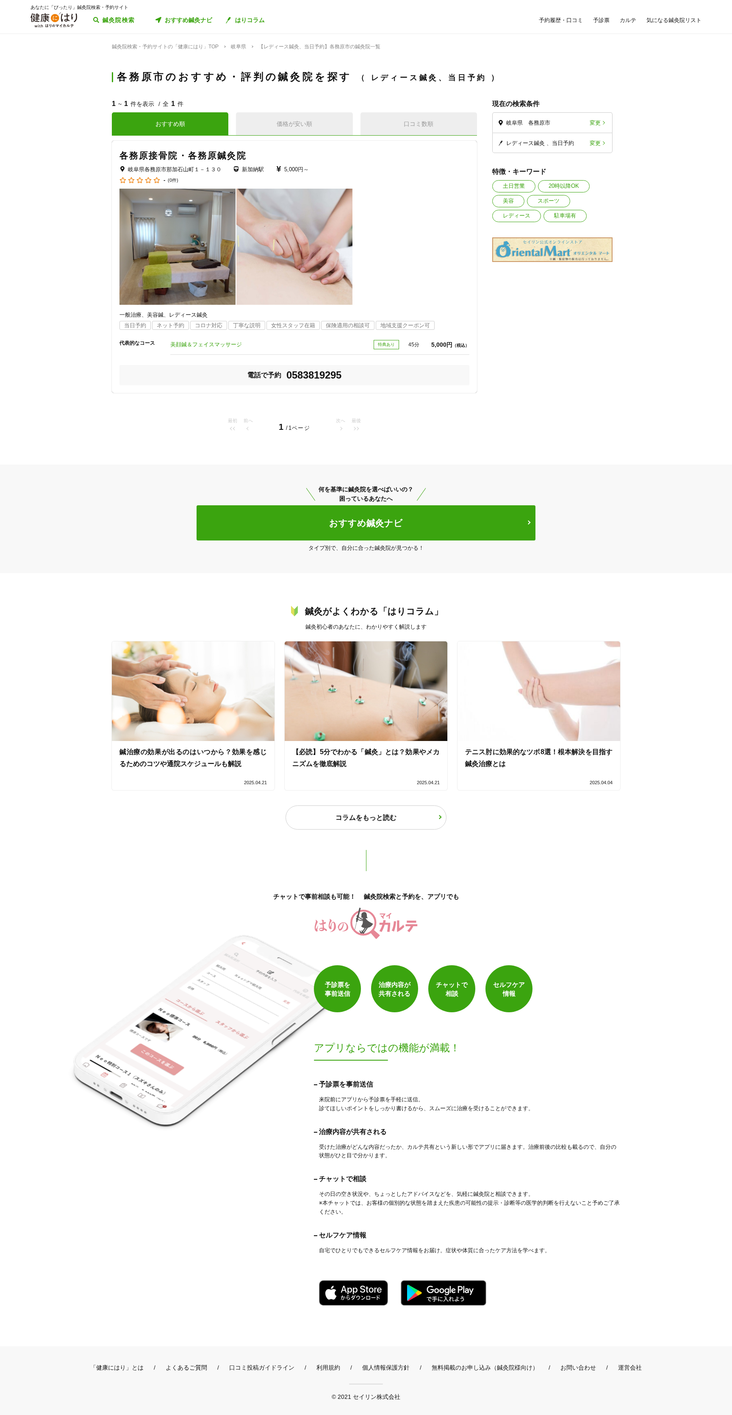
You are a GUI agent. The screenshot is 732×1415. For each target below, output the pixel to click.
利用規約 (328, 1367)
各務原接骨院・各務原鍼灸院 (183, 155)
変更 (595, 122)
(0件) (173, 180)
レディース (516, 215)
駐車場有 (565, 215)
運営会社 (630, 1367)
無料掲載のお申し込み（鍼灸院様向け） (485, 1367)
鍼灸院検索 (119, 20)
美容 (508, 201)
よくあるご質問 (186, 1367)
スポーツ (549, 201)
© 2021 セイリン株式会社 (366, 1396)
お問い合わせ (578, 1367)
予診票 (601, 20)
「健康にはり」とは (117, 1367)
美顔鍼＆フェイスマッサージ (206, 344)
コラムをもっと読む (366, 817)
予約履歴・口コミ (561, 20)
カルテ (628, 20)
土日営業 (514, 186)
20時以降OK (564, 186)
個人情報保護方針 (386, 1367)
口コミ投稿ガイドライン (261, 1367)
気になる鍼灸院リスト (674, 20)
